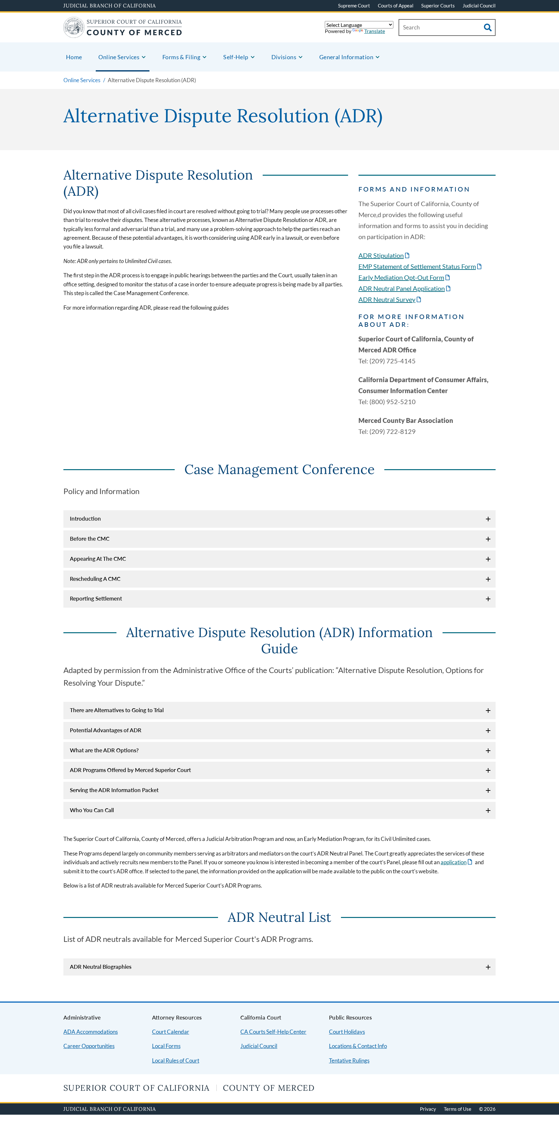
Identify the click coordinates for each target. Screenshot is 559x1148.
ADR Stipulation (384, 255)
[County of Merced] (122, 34)
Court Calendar (170, 1031)
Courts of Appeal (395, 5)
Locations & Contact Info (358, 1046)
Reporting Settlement (96, 598)
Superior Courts (438, 5)
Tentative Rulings (349, 1060)
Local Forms (166, 1046)
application (457, 862)
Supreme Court (354, 5)
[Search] (488, 27)
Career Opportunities (89, 1046)
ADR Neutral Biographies (100, 966)
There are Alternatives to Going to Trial (117, 710)
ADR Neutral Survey (390, 299)
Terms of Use (457, 1109)
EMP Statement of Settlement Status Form (420, 266)
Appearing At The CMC (98, 558)
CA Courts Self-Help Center (273, 1031)
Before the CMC (89, 538)
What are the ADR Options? (104, 750)
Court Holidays (347, 1031)
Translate (374, 31)
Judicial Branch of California (109, 5)
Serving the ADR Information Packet (114, 790)
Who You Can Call (92, 810)
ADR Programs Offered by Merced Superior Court (130, 770)
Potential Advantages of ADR (105, 730)
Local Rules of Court (175, 1060)
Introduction (85, 518)
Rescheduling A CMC (95, 578)
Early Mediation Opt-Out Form (404, 277)
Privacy (428, 1109)
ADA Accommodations (90, 1031)
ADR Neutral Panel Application (405, 288)
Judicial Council (479, 5)
